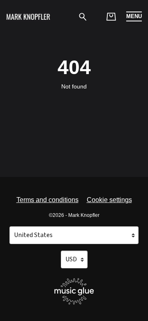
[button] (134, 16)
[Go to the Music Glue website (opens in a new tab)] (74, 291)
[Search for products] (83, 16)
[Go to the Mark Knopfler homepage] (28, 16)
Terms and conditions (47, 199)
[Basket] (111, 16)
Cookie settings (109, 199)
